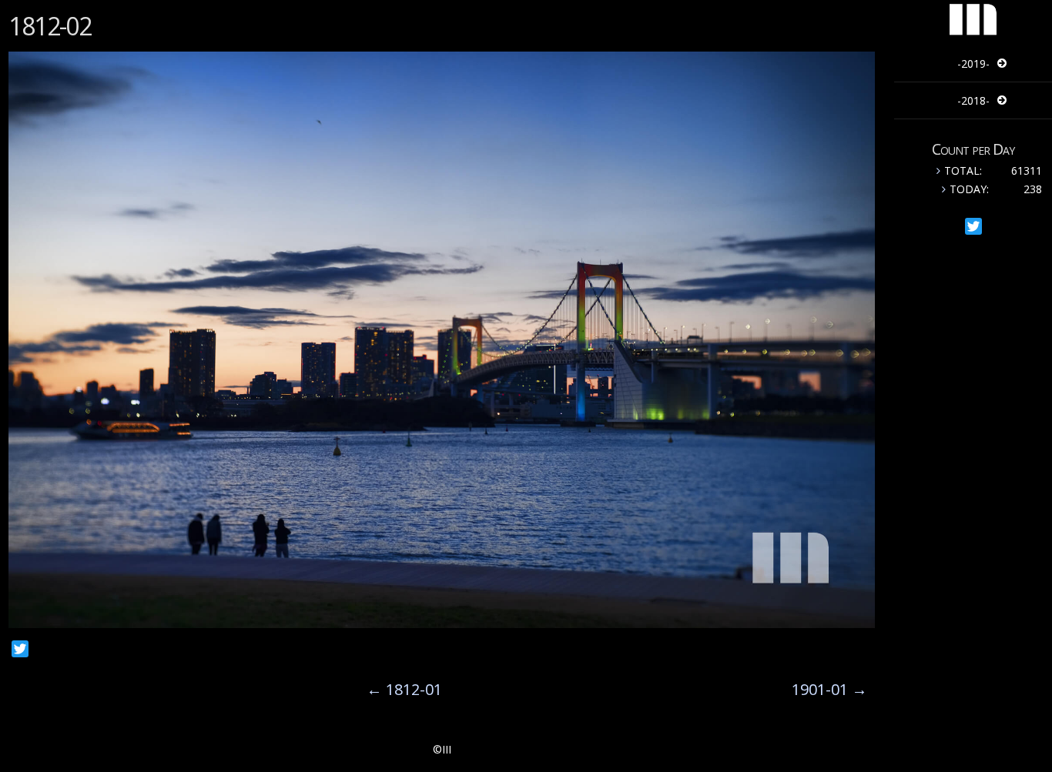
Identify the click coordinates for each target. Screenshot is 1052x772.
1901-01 (829, 689)
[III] (973, 34)
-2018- (973, 100)
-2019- (973, 63)
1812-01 (404, 689)
